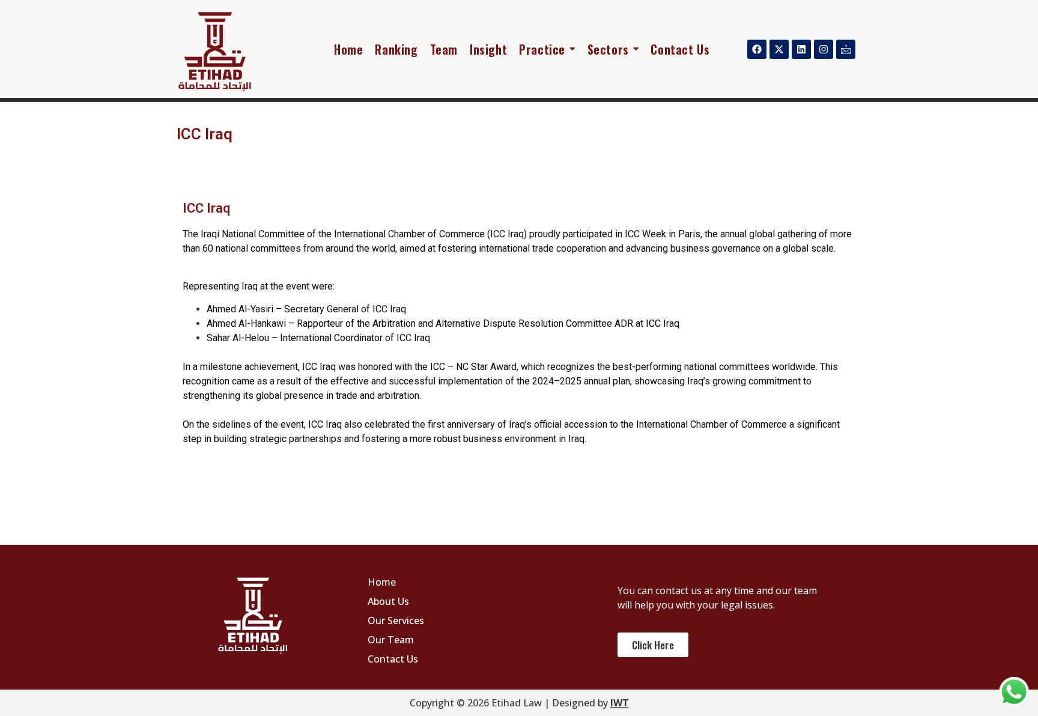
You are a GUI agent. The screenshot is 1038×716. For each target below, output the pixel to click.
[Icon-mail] (845, 49)
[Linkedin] (801, 49)
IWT (619, 702)
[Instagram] (823, 49)
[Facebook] (756, 49)
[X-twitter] (779, 49)
